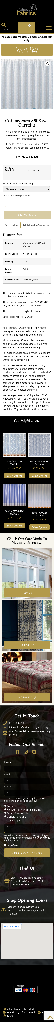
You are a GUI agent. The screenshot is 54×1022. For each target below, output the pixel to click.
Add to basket (28, 215)
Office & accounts (17, 813)
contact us (27, 356)
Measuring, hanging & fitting (24, 809)
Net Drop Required (9, 169)
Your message (12, 820)
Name (7, 762)
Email (7, 774)
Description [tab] (11, 225)
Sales (10, 806)
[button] (49, 28)
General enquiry (16, 816)
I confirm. (12, 845)
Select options (14, 475)
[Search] (3, 25)
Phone (7, 786)
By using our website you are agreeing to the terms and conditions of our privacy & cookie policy (27, 838)
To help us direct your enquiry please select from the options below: (24, 799)
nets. (26, 296)
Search (4, 29)
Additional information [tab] (36, 225)
